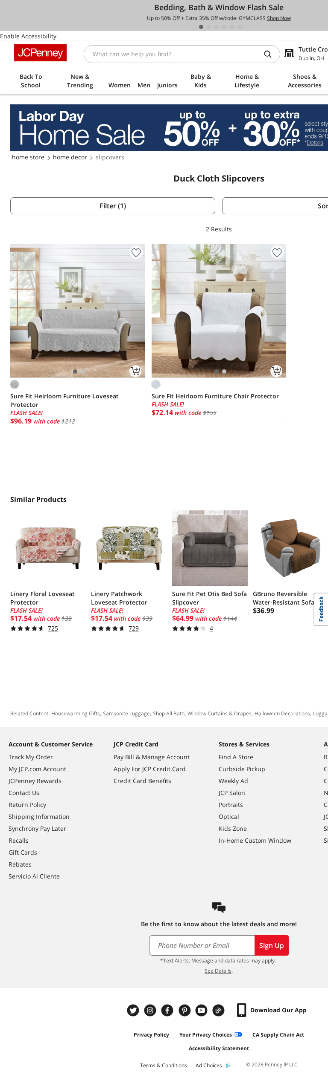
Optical (229, 816)
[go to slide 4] (224, 27)
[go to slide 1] (201, 27)
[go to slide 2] (209, 27)
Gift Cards (23, 852)
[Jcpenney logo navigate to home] (40, 52)
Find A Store (236, 757)
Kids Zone (233, 828)
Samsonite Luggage (126, 713)
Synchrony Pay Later (37, 828)
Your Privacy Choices (205, 1034)
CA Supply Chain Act (278, 1034)
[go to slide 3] (216, 27)
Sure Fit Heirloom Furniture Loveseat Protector (64, 400)
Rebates (20, 864)
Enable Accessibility (28, 36)
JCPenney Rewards (35, 781)
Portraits (231, 805)
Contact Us (24, 793)
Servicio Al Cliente (34, 876)
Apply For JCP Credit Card (150, 769)
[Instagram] (151, 1010)
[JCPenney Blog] (219, 1010)
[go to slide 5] (232, 27)
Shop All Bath (168, 713)
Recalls (19, 840)
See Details (218, 970)
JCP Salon (232, 793)
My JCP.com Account (37, 769)
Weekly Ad (233, 781)
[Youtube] (202, 1010)
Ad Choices (209, 1065)
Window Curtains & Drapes (219, 713)
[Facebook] (168, 1010)
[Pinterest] (185, 1010)
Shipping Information (39, 816)
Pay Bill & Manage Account (152, 757)
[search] (271, 54)
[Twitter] (134, 1010)
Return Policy (27, 805)
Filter (113, 205)
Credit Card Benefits (142, 781)
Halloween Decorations (282, 713)
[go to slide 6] (239, 27)
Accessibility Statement (219, 1048)
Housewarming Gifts (75, 713)
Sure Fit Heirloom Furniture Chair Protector (215, 396)
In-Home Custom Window (255, 840)
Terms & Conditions (163, 1065)
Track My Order (31, 757)
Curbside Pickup (242, 769)
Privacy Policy (151, 1034)
